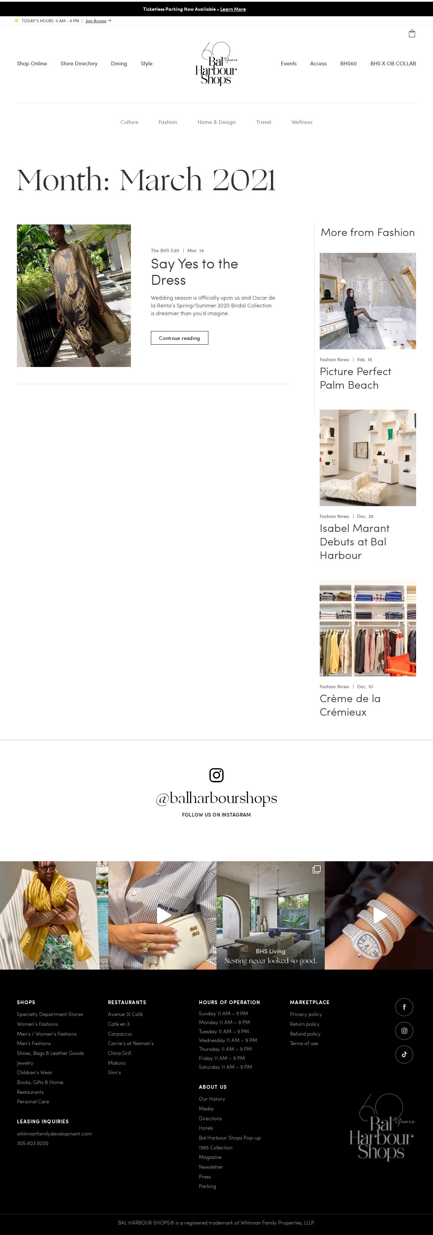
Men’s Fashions (34, 1043)
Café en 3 (119, 1023)
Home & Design (217, 121)
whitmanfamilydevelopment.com (54, 1133)
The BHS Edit (165, 250)
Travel (263, 121)
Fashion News (334, 359)
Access (318, 63)
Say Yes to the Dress (194, 271)
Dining (119, 63)
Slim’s (114, 1072)
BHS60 (348, 63)
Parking (207, 1186)
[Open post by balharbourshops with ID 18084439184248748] (270, 915)
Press (205, 1176)
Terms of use (304, 1043)
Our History (212, 1098)
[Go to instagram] (404, 1031)
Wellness (302, 121)
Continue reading (179, 337)
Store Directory (79, 63)
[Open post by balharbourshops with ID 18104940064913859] (54, 915)
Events (289, 63)
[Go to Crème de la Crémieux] (368, 584)
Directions (210, 1118)
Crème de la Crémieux (350, 704)
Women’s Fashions (37, 1023)
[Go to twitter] (404, 1054)
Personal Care (33, 1101)
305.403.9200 (32, 1143)
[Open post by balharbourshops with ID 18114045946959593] (379, 915)
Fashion (168, 121)
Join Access (96, 20)
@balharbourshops (216, 798)
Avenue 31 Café (125, 1014)
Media (206, 1108)
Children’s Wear (34, 1072)
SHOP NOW (282, 8)
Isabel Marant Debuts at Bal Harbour (354, 541)
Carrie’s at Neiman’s (131, 1043)
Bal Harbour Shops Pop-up (230, 1137)
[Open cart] (412, 33)
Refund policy (305, 1033)
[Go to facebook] (404, 1007)
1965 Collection (215, 1147)
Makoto (117, 1062)
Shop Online (32, 63)
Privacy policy (306, 1014)
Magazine (210, 1156)
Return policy (305, 1023)
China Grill (119, 1052)
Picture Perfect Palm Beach (355, 377)
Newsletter (211, 1166)
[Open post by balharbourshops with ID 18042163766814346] (162, 915)
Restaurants (30, 1091)
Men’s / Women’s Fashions (46, 1033)
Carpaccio (120, 1033)
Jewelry (25, 1062)
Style (147, 63)
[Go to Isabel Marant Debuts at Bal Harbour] (368, 413)
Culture (129, 121)
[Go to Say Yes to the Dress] (74, 228)
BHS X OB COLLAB (393, 63)
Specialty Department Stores (50, 1014)
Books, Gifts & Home (40, 1082)
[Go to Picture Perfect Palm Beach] (368, 257)
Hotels (206, 1127)
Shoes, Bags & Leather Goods (50, 1052)
